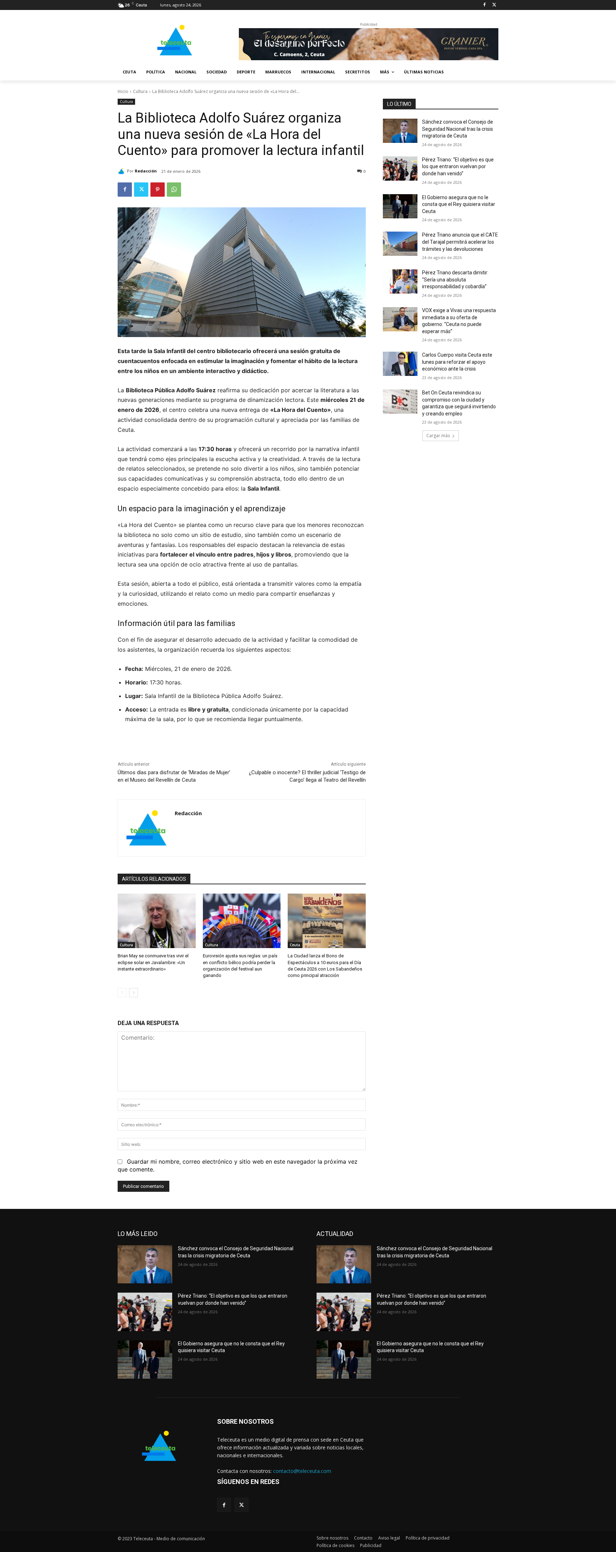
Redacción (146, 171)
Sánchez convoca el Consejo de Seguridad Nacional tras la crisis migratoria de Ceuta (457, 129)
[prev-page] (122, 992)
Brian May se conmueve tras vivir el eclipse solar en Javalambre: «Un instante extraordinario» (153, 962)
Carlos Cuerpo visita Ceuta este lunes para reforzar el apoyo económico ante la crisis (457, 362)
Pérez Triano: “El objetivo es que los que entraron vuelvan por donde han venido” (458, 166)
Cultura (140, 91)
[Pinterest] (157, 189)
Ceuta (295, 944)
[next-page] (133, 992)
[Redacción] (122, 171)
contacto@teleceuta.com (302, 1471)
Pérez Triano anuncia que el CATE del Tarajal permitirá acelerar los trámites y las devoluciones (460, 242)
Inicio (123, 91)
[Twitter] (494, 5)
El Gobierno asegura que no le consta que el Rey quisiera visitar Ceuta (458, 204)
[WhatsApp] (174, 189)
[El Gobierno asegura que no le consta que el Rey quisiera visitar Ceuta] (400, 206)
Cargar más (438, 436)
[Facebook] (484, 5)
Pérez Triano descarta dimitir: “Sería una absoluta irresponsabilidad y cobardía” (455, 279)
